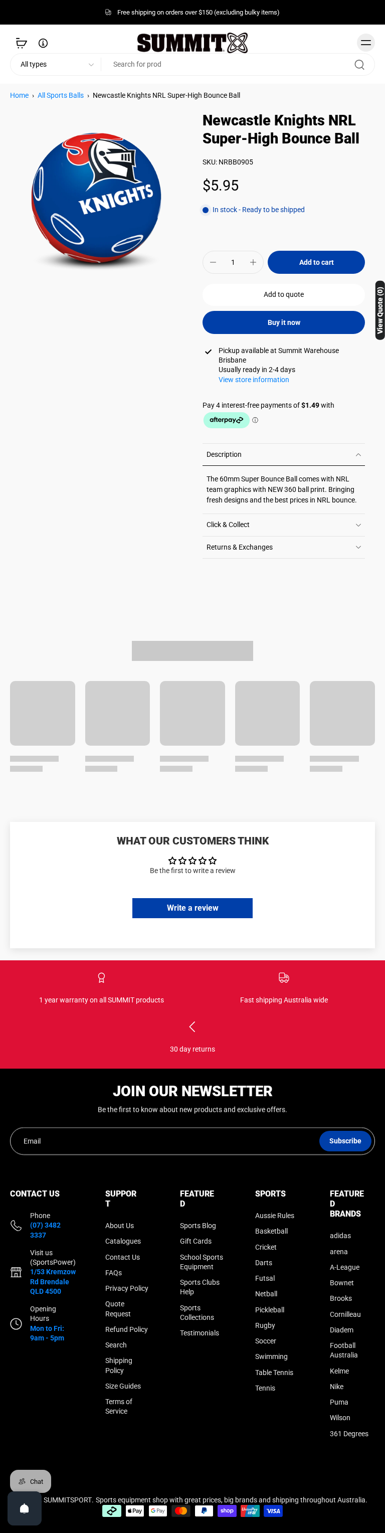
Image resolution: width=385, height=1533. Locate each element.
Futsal (265, 1278)
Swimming (271, 1357)
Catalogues (123, 1242)
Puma (339, 1402)
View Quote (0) (380, 310)
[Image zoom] (96, 198)
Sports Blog (198, 1226)
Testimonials (199, 1333)
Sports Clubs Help (200, 1287)
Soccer (265, 1341)
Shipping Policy (118, 1366)
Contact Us (122, 1257)
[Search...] (359, 65)
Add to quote (284, 294)
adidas (340, 1236)
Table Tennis (274, 1373)
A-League (344, 1267)
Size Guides (123, 1386)
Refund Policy (126, 1329)
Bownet (342, 1283)
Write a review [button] (193, 908)
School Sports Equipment (201, 1262)
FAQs (113, 1273)
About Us (119, 1226)
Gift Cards (196, 1242)
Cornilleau (345, 1314)
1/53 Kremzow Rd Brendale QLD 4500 (53, 1282)
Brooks (341, 1299)
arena (339, 1252)
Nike (336, 1387)
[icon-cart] (21, 43)
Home (19, 95)
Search (116, 1345)
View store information (254, 380)
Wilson (340, 1418)
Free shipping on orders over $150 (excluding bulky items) (198, 12)
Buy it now (284, 322)
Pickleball (269, 1310)
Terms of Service (118, 1406)
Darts (263, 1263)
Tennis (265, 1388)
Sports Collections (197, 1312)
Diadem (341, 1330)
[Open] (25, 1508)
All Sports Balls (61, 95)
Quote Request (118, 1309)
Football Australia (344, 1350)
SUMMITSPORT (68, 1500)
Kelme (339, 1371)
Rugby (265, 1325)
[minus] (213, 262)
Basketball (271, 1232)
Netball (266, 1294)
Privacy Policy (126, 1288)
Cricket (266, 1247)
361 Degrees (349, 1434)
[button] (316, 262)
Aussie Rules (274, 1216)
